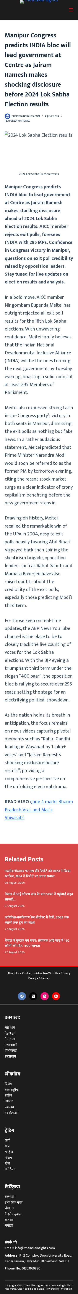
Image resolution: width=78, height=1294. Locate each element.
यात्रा (7, 1146)
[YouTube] (56, 996)
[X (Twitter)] (33, 996)
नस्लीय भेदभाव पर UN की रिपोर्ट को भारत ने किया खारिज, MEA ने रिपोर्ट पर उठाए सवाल (38, 873)
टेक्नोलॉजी (11, 1113)
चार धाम (10, 1028)
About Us (14, 973)
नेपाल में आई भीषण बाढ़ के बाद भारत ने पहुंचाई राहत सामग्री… (39, 896)
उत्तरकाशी (11, 1045)
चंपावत (9, 1208)
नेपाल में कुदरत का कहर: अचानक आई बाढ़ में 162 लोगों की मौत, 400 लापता (37, 943)
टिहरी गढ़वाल (13, 1214)
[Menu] (71, 10)
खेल (7, 1163)
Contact (27, 973)
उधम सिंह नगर (14, 1203)
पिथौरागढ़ (11, 1051)
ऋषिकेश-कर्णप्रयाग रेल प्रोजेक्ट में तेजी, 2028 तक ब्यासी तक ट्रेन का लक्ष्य (37, 920)
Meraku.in (67, 1289)
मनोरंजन (10, 1169)
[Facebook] (22, 996)
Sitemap (44, 978)
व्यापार (9, 1101)
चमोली (9, 1226)
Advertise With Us (46, 973)
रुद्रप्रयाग (10, 1057)
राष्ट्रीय (8, 1095)
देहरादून (10, 1033)
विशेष (8, 1084)
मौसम (8, 1158)
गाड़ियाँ (9, 1152)
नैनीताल (10, 1039)
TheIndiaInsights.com (36, 1285)
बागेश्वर (9, 1220)
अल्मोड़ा (9, 1197)
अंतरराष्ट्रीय (11, 1090)
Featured (11, 121)
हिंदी (7, 1141)
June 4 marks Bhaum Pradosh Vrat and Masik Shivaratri (39, 810)
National (24, 121)
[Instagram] (45, 996)
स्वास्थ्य (9, 1107)
